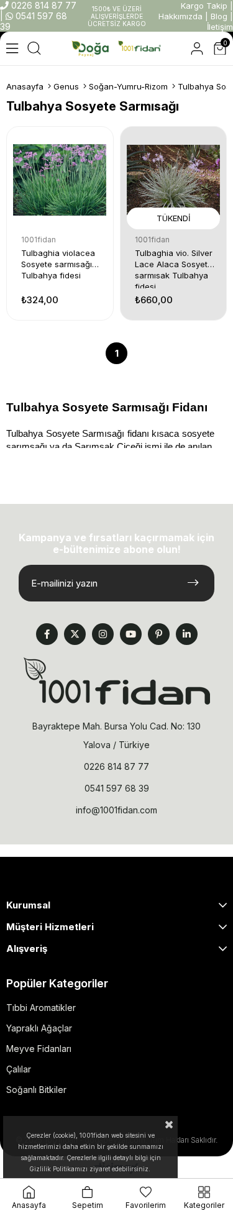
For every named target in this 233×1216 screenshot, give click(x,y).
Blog (219, 16)
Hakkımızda (180, 16)
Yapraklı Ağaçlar (39, 1028)
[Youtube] (131, 634)
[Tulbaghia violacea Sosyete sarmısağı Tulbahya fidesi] (60, 180)
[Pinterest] (159, 634)
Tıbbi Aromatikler (41, 1007)
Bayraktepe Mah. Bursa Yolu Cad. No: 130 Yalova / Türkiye (116, 735)
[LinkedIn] (187, 634)
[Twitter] (75, 634)
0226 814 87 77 (42, 5)
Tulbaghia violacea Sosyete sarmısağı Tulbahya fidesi (58, 264)
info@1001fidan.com (116, 810)
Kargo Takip (204, 6)
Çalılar (18, 1069)
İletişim (220, 27)
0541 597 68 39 (117, 788)
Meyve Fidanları (38, 1048)
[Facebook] (47, 634)
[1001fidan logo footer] (117, 681)
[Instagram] (103, 634)
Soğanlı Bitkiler (36, 1089)
